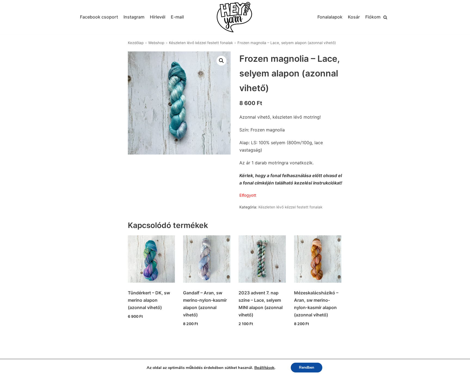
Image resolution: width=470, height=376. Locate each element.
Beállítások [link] (264, 367)
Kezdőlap (136, 43)
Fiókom (373, 17)
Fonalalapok (329, 17)
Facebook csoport (99, 17)
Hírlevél (157, 17)
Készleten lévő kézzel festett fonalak (201, 43)
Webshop (156, 43)
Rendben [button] (306, 367)
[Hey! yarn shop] (235, 17)
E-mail (177, 17)
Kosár (354, 17)
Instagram (133, 17)
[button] (385, 17)
